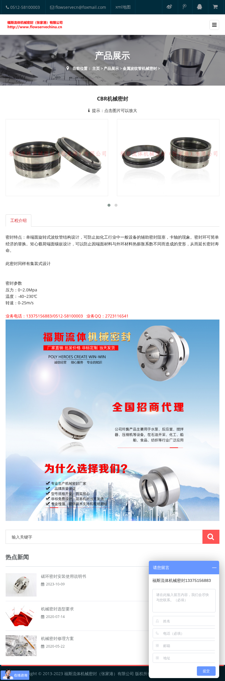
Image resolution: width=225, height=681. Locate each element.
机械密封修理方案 (57, 638)
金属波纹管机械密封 (140, 68)
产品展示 (111, 68)
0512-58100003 (24, 7)
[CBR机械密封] (57, 157)
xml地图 (123, 7)
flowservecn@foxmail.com (80, 7)
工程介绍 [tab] (18, 220)
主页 (96, 68)
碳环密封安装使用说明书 (63, 576)
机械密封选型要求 (57, 609)
